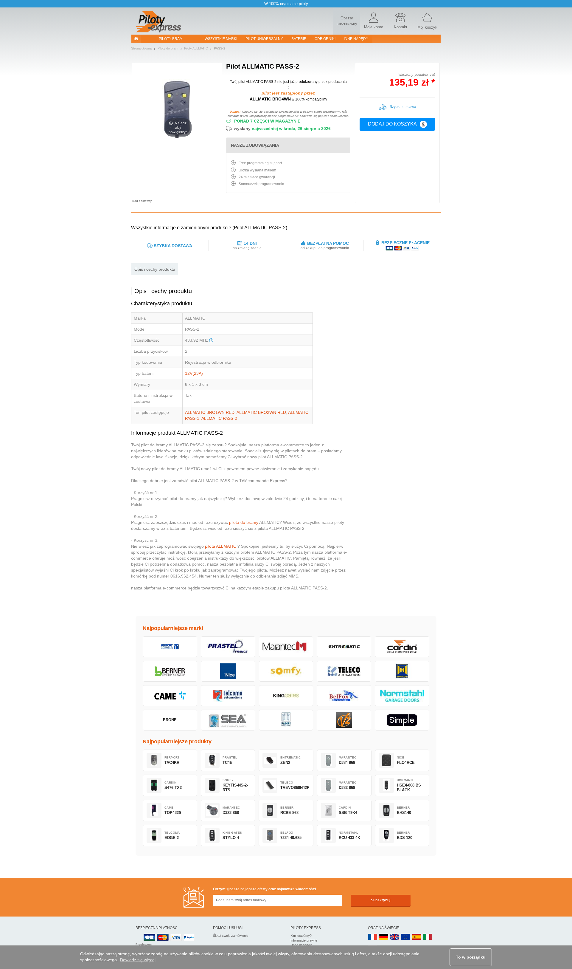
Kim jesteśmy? (301, 935)
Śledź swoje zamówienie (230, 935)
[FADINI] (286, 720)
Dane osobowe (301, 945)
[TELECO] (344, 671)
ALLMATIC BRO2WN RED (261, 412)
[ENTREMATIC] (344, 646)
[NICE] (228, 671)
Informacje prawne (303, 940)
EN (406, 937)
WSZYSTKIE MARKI (221, 39)
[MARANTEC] (286, 646)
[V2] (344, 720)
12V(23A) (194, 373)
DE (383, 937)
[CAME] (170, 695)
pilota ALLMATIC (220, 546)
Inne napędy (356, 39)
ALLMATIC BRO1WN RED (209, 412)
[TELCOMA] (228, 695)
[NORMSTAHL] (402, 695)
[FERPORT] (170, 646)
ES (417, 937)
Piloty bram (171, 39)
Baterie (298, 39)
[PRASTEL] (228, 646)
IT (428, 937)
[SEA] (228, 720)
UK (395, 937)
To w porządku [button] (471, 957)
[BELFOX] (344, 695)
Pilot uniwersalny (264, 39)
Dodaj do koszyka (392, 123)
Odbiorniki (325, 39)
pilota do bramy (243, 522)
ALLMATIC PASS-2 (219, 418)
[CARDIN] (402, 646)
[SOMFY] (286, 671)
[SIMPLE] (402, 720)
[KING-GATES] (286, 695)
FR (372, 937)
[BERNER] (170, 671)
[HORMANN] (402, 671)
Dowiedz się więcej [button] (138, 959)
